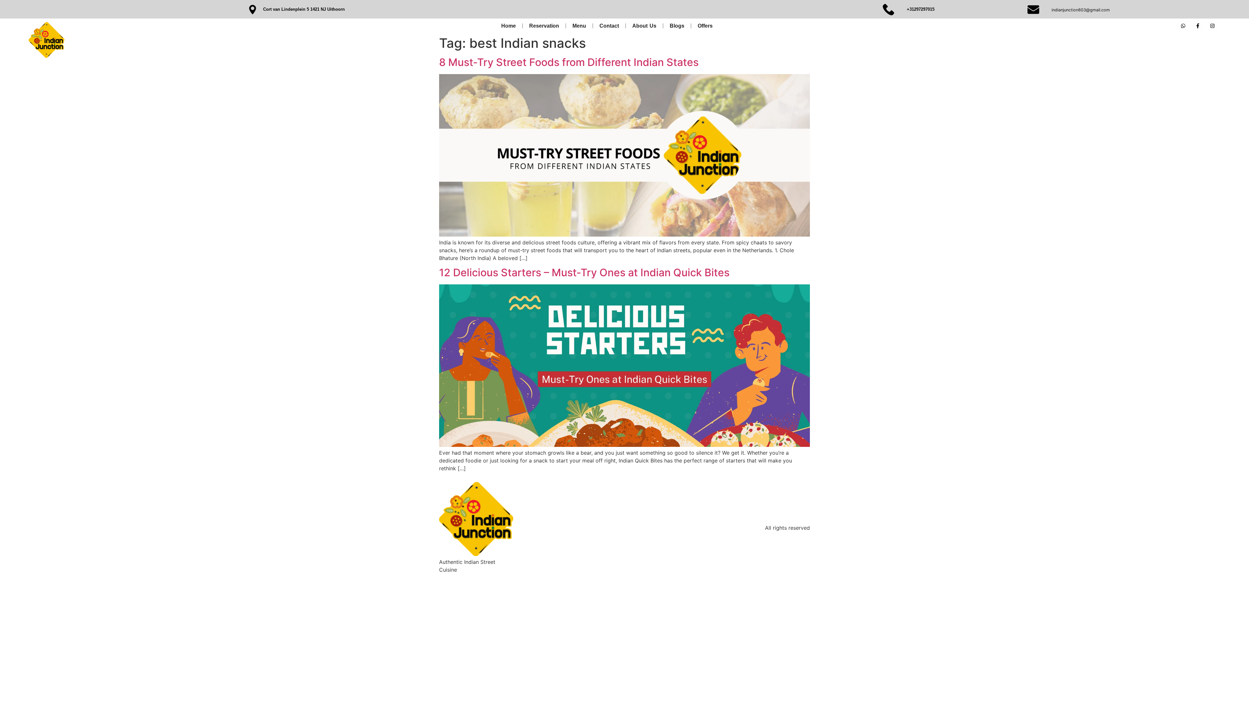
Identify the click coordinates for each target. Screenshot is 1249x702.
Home (508, 26)
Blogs (677, 26)
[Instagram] (1212, 25)
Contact (609, 26)
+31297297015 (920, 9)
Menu (579, 26)
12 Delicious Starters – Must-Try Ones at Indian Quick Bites (584, 272)
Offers (705, 26)
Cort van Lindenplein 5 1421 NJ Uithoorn (304, 9)
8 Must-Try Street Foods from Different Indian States (569, 62)
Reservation (544, 26)
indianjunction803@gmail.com (1081, 9)
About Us (644, 26)
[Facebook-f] (1197, 25)
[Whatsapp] (1183, 25)
